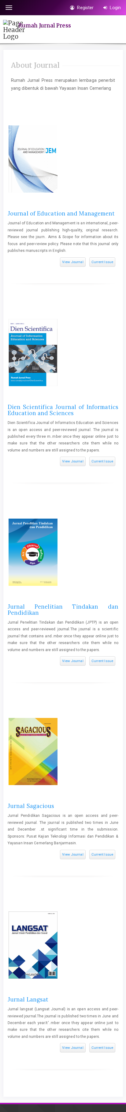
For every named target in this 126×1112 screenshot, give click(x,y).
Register (85, 7)
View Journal (72, 262)
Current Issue (102, 262)
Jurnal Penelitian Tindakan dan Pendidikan (63, 609)
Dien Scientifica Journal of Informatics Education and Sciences (63, 410)
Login (115, 7)
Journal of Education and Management (61, 213)
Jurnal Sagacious (31, 806)
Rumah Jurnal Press (44, 25)
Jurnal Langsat (28, 999)
